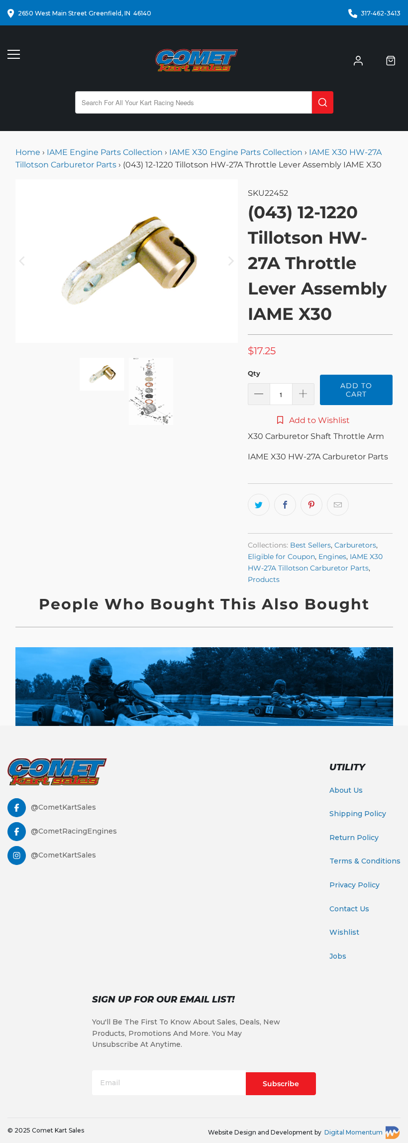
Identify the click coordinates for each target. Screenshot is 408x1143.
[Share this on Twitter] (259, 505)
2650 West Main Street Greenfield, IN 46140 (84, 13)
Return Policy (354, 837)
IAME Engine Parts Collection (105, 152)
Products (264, 579)
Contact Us (349, 908)
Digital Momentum (353, 1132)
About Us (346, 790)
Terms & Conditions (365, 861)
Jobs (337, 956)
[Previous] (23, 261)
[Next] (230, 261)
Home (28, 152)
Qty (254, 373)
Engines (332, 556)
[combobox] (193, 102)
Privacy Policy (354, 884)
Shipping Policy (357, 813)
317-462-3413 (381, 13)
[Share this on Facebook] (285, 505)
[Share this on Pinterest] (311, 505)
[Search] (322, 102)
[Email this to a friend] (338, 505)
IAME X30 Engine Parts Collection (236, 152)
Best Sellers (310, 545)
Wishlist (344, 932)
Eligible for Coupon (281, 556)
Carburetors (355, 545)
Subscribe (281, 1083)
